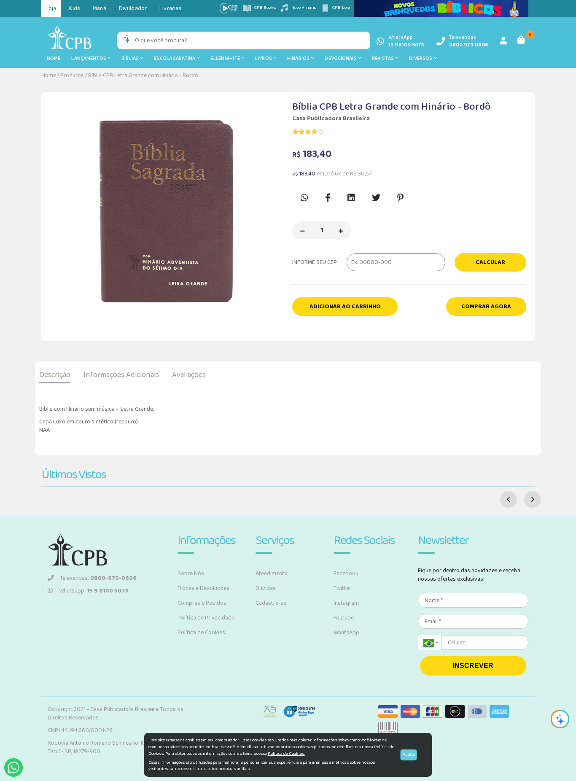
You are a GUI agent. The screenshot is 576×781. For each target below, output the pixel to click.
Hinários (299, 58)
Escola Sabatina (175, 58)
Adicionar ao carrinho (345, 306)
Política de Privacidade (206, 617)
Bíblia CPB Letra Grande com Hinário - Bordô (143, 75)
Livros (264, 58)
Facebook (346, 573)
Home (53, 58)
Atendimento (272, 573)
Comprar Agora (486, 306)
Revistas (384, 58)
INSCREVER (473, 665)
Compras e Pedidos (202, 603)
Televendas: (98, 578)
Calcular (490, 262)
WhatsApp (346, 632)
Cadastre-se (271, 603)
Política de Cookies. (286, 753)
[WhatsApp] (13, 767)
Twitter (342, 588)
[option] (167, 208)
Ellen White (226, 58)
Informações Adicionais (121, 375)
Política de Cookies (201, 632)
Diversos (421, 58)
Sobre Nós (191, 573)
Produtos (72, 75)
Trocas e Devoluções (203, 588)
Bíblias (130, 58)
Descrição (54, 375)
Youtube (344, 617)
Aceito (409, 754)
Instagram (346, 603)
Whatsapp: (93, 590)
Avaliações (189, 375)
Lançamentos (89, 58)
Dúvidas (266, 588)
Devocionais (341, 58)
